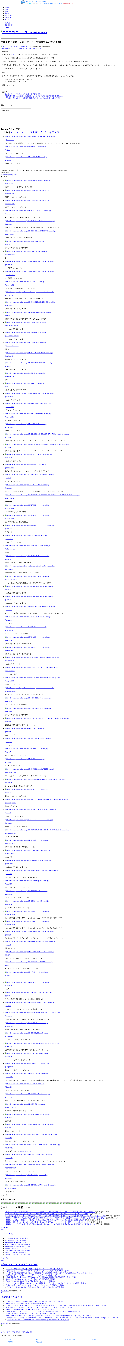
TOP (9, 1339)
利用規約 (93, 1339)
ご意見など (39, 1342)
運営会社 (10, 1342)
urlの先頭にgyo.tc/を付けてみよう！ (37, 1)
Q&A (37, 1339)
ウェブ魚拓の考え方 (69, 1339)
